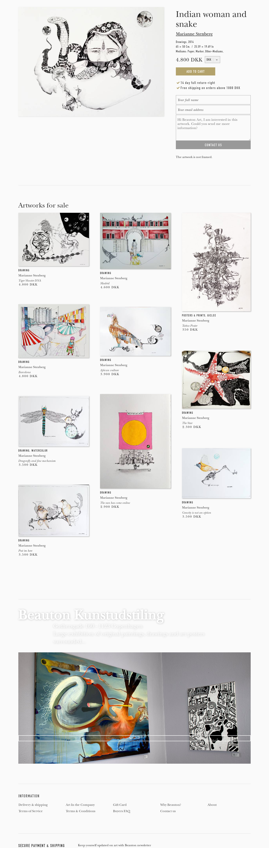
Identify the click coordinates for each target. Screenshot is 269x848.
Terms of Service (31, 811)
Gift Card (120, 805)
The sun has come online (115, 503)
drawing (24, 270)
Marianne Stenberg (194, 33)
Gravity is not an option (196, 512)
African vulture (109, 370)
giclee (211, 315)
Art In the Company (80, 805)
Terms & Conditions (80, 811)
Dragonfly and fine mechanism (37, 461)
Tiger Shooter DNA (29, 280)
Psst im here (25, 550)
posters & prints (193, 315)
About (212, 805)
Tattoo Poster (189, 325)
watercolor (40, 450)
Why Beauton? (170, 805)
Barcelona (24, 372)
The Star (187, 423)
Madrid (104, 283)
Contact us (168, 811)
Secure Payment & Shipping (41, 845)
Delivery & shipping (33, 805)
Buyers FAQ (121, 811)
